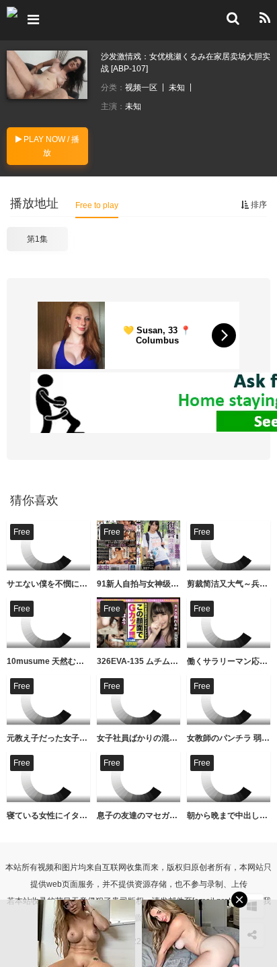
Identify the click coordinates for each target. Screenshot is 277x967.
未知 (177, 87)
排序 (258, 204)
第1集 (37, 239)
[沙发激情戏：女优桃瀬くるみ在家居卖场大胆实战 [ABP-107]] (47, 75)
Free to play (96, 205)
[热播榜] (265, 18)
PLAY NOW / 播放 (50, 146)
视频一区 (141, 87)
